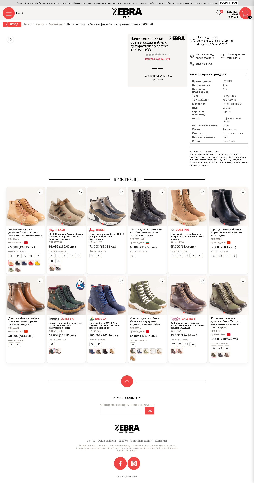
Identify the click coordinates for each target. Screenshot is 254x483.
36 (11, 255)
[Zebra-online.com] (127, 13)
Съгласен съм (228, 3)
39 (71, 255)
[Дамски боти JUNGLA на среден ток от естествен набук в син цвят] (106, 295)
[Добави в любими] (40, 192)
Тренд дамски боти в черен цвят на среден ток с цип (226, 232)
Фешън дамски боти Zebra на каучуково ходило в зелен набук (145, 321)
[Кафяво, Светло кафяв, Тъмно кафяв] (18, 269)
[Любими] (10, 39)
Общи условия (107, 440)
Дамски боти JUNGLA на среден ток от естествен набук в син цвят (104, 325)
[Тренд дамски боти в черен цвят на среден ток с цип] (228, 206)
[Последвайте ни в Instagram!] (133, 463)
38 (24, 255)
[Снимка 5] (29, 223)
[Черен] (18, 263)
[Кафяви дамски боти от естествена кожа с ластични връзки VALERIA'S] (187, 295)
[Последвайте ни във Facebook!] (120, 463)
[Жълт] (37, 263)
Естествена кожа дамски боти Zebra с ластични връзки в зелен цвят (225, 323)
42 (37, 255)
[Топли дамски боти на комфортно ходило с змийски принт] (147, 206)
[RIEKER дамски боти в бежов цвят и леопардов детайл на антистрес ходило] (66, 206)
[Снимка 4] (27, 223)
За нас (91, 440)
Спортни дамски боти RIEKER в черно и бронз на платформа (106, 236)
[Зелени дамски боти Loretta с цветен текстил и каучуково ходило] (66, 295)
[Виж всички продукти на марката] (177, 38)
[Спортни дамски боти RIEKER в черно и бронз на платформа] (106, 206)
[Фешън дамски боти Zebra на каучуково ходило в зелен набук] (147, 295)
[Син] (24, 263)
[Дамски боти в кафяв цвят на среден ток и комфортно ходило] (187, 206)
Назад (13, 24)
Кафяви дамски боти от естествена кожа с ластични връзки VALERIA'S (187, 325)
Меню (19, 13)
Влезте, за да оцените (157, 58)
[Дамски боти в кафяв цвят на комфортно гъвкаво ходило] (25, 295)
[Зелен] (11, 269)
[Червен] (31, 263)
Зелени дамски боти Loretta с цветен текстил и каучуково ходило (65, 325)
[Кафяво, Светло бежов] (58, 351)
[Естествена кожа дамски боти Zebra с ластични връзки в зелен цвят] (228, 295)
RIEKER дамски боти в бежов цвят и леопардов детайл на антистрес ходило (66, 236)
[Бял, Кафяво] (153, 351)
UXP (134, 476)
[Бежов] (99, 351)
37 (18, 255)
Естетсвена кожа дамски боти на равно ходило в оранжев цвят (25, 232)
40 (78, 255)
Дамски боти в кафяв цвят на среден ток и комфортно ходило (187, 236)
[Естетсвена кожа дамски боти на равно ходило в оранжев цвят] (25, 206)
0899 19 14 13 (204, 63)
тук (215, 3)
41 (31, 255)
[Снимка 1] (21, 223)
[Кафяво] (133, 358)
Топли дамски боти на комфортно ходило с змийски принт (146, 232)
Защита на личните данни (135, 440)
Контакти (161, 440)
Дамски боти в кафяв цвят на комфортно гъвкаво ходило (24, 321)
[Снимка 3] (25, 223)
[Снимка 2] (23, 223)
